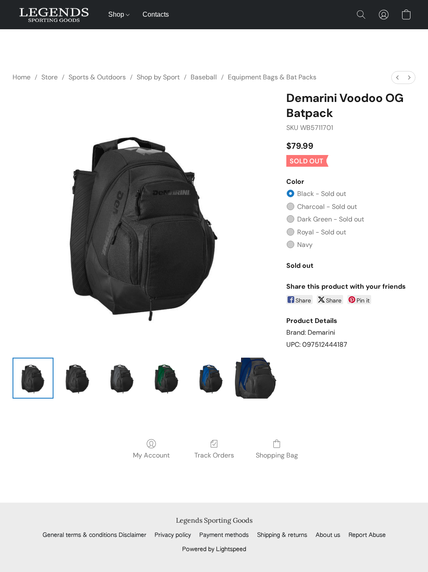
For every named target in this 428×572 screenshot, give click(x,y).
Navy (305, 244)
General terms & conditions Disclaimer (94, 535)
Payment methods (224, 535)
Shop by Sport (158, 77)
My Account (151, 455)
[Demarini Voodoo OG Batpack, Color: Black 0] (33, 378)
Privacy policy (173, 535)
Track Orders (214, 455)
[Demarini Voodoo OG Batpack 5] (255, 378)
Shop (117, 14)
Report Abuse (367, 535)
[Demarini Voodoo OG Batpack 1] (77, 378)
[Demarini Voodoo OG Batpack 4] (211, 378)
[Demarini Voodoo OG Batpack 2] (122, 378)
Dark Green (330, 219)
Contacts (156, 14)
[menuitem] (397, 77)
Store (49, 77)
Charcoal (327, 206)
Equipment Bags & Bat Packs (272, 77)
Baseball (204, 77)
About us (328, 535)
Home (22, 77)
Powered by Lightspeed (214, 549)
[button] (54, 14)
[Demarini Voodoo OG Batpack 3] (166, 378)
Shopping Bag (277, 455)
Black (321, 193)
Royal (321, 232)
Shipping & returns (282, 535)
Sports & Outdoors (97, 77)
